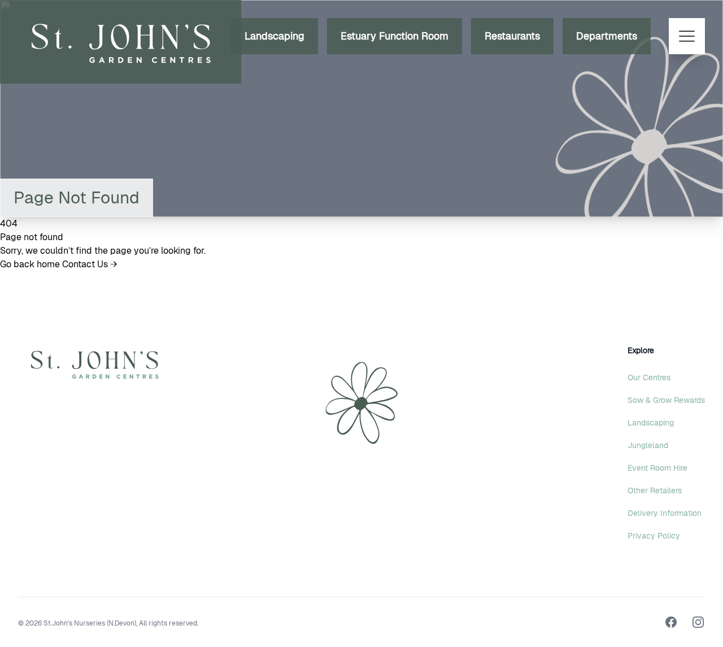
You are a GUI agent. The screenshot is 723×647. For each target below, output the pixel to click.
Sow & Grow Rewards (666, 400)
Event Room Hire (657, 468)
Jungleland (648, 445)
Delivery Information (665, 513)
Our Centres (649, 377)
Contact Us (89, 264)
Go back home (31, 264)
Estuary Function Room (394, 35)
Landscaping (274, 35)
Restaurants (512, 35)
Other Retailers (655, 490)
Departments (606, 35)
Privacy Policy (654, 536)
